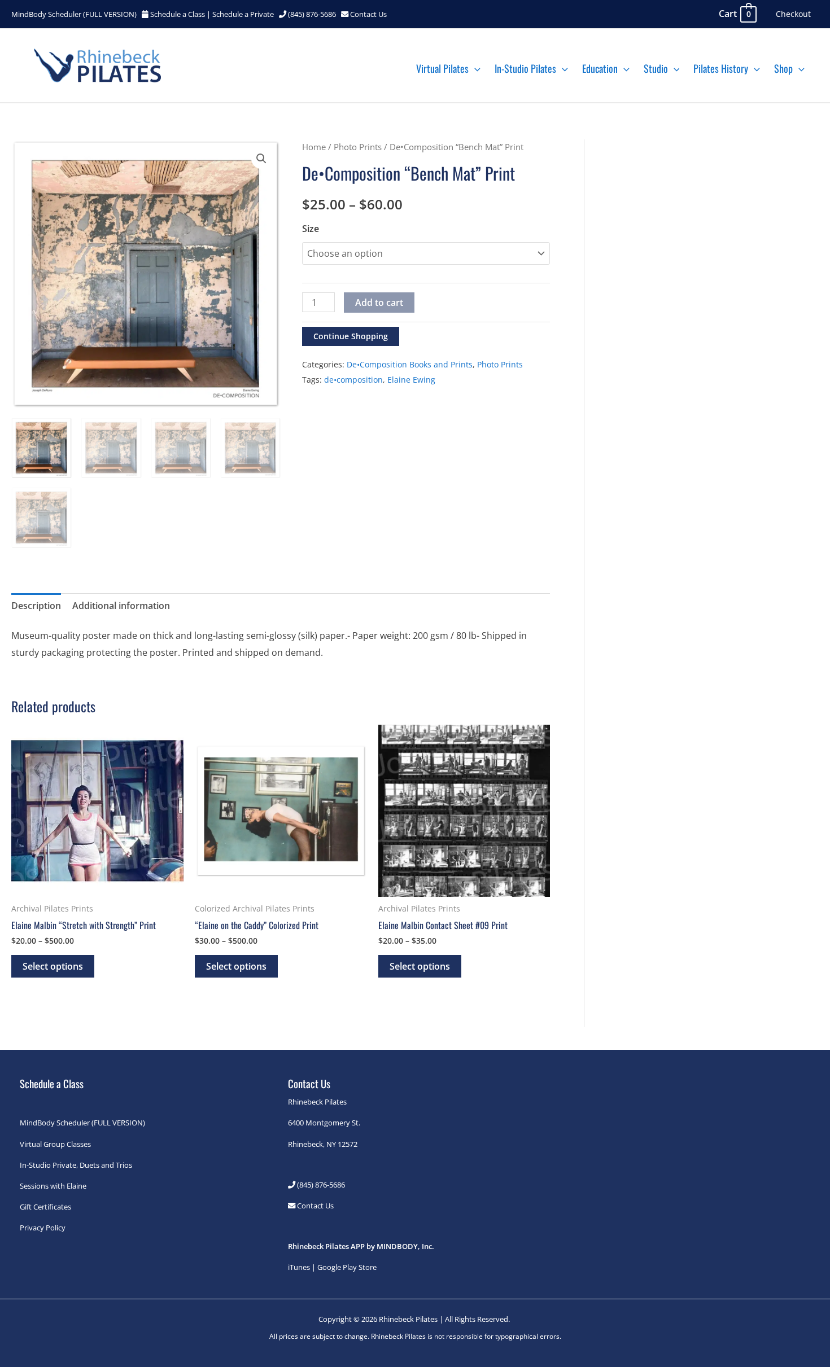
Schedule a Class (177, 14)
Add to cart (379, 302)
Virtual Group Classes (55, 1144)
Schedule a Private (243, 14)
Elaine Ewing (411, 379)
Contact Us (368, 14)
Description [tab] (36, 605)
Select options (53, 966)
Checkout (793, 13)
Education (600, 68)
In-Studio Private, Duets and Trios (76, 1165)
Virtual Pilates (442, 68)
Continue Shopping (350, 336)
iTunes (299, 1267)
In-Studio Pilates (525, 68)
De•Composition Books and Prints (410, 364)
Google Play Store (347, 1267)
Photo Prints (358, 146)
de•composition (353, 379)
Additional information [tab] (121, 605)
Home (314, 146)
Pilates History (720, 68)
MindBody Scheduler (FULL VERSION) (74, 14)
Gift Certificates (45, 1207)
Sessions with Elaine (53, 1186)
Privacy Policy (42, 1228)
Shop (783, 68)
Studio (656, 68)
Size (310, 228)
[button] (474, 68)
